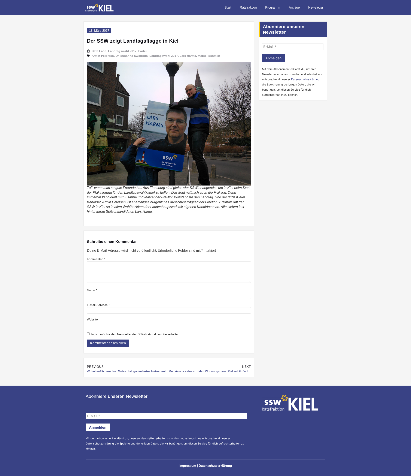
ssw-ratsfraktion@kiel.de (280, 146)
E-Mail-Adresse (98, 304)
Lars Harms (188, 55)
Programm (272, 7)
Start (228, 7)
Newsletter (315, 7)
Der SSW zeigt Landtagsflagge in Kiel (133, 41)
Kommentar (96, 258)
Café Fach (99, 51)
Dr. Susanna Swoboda (132, 55)
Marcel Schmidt (209, 55)
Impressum (187, 465)
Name (92, 290)
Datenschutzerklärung (305, 79)
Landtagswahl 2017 (122, 51)
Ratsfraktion (248, 7)
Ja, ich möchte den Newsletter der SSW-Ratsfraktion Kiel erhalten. (135, 334)
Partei (142, 51)
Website (92, 319)
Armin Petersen (103, 55)
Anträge (294, 7)
